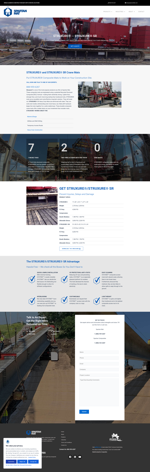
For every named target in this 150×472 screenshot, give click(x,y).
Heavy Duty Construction (34, 130)
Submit (84, 411)
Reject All (22, 461)
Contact (141, 11)
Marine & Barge (32, 116)
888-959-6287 (112, 2)
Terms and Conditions (66, 442)
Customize (11, 461)
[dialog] (22, 453)
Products (106, 11)
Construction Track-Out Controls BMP (111, 449)
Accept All (33, 461)
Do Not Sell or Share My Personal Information (18, 465)
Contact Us (63, 445)
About (131, 11)
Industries (119, 11)
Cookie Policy (32, 457)
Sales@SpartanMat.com (132, 2)
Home (62, 431)
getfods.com (98, 447)
